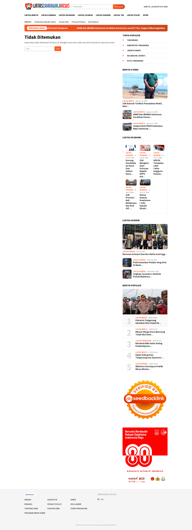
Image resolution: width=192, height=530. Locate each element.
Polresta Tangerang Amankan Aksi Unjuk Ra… (148, 321)
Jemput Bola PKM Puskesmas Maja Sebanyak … (148, 127)
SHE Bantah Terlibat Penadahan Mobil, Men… (142, 105)
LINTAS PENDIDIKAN (143, 341)
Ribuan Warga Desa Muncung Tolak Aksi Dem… (150, 333)
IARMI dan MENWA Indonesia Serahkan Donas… (147, 116)
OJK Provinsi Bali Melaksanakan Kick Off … (131, 202)
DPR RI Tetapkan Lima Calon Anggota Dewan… (158, 167)
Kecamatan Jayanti (136, 55)
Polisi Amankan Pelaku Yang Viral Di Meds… (149, 263)
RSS (102, 499)
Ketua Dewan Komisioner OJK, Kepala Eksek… (145, 202)
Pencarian (118, 6)
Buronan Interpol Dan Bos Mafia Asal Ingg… (145, 254)
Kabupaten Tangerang (138, 45)
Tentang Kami (31, 508)
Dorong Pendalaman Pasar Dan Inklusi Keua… (131, 167)
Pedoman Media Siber (34, 513)
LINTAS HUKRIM (129, 251)
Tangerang (132, 40)
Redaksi (28, 504)
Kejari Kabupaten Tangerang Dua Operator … (149, 356)
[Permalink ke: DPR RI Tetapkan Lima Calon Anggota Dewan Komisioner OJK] (158, 148)
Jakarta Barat (134, 50)
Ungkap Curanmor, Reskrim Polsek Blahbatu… (147, 275)
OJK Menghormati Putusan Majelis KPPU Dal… (144, 168)
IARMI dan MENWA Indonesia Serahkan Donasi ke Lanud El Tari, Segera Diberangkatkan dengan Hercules (116, 28)
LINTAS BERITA (128, 101)
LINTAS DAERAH (141, 364)
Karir (73, 499)
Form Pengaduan (78, 508)
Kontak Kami (53, 508)
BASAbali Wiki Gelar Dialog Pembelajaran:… (148, 344)
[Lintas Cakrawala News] (48, 6)
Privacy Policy (54, 504)
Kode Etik (52, 499)
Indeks (27, 499)
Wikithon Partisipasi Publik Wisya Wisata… (149, 367)
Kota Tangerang (135, 61)
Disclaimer (75, 504)
